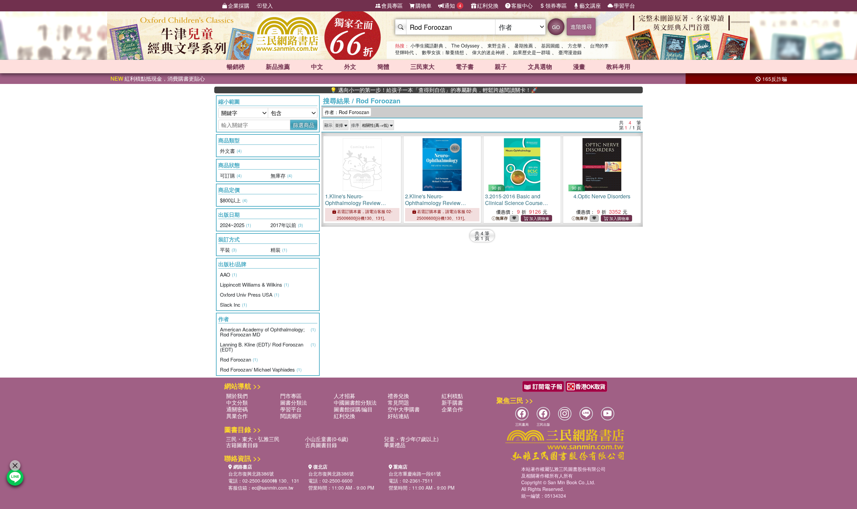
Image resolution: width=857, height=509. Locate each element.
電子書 (465, 66)
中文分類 (237, 402)
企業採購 (238, 5)
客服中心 (522, 5)
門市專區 (291, 396)
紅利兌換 (487, 5)
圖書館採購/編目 (353, 409)
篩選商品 (303, 125)
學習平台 (624, 5)
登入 (267, 5)
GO (556, 26)
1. (353, 202)
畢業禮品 (394, 445)
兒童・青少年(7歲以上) (411, 439)
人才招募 (344, 396)
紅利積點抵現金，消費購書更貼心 (157, 78)
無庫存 (502, 218)
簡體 (383, 66)
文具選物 (540, 66)
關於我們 (237, 396)
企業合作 (452, 409)
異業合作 (237, 416)
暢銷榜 (236, 66)
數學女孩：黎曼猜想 (443, 52)
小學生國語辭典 (426, 45)
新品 (278, 66)
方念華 (575, 45)
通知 (452, 5)
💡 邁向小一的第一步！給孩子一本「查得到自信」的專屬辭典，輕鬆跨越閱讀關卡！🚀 (415, 90)
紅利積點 (452, 396)
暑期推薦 (523, 45)
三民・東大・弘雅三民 (253, 439)
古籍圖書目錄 (242, 445)
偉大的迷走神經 (488, 52)
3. (516, 206)
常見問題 (398, 402)
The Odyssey (465, 45)
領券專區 (556, 5)
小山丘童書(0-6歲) (326, 439)
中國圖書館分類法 (355, 402)
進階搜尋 (581, 26)
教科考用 (618, 66)
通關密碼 (237, 409)
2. (433, 202)
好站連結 (398, 416)
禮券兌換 (398, 396)
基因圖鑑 (550, 45)
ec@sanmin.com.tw (272, 487)
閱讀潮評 (291, 416)
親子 (501, 66)
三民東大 (422, 66)
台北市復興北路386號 (251, 473)
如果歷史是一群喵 (531, 52)
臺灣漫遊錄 (570, 52)
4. (601, 196)
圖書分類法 (293, 402)
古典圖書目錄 (321, 445)
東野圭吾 (496, 45)
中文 (317, 66)
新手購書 (452, 402)
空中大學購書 (404, 409)
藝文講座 (590, 5)
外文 (350, 66)
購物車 (423, 5)
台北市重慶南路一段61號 (415, 473)
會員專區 (392, 5)
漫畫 (579, 66)
